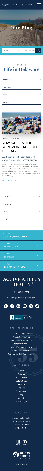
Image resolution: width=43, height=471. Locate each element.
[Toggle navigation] (39, 5)
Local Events (28, 5)
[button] (38, 50)
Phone (18, 5)
